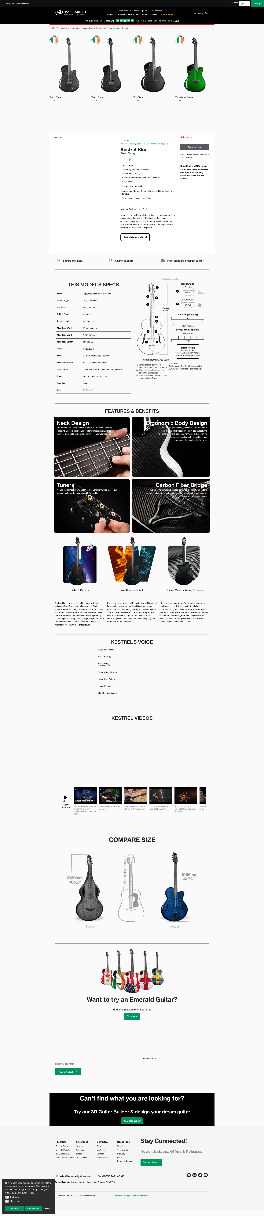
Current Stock (151, 144)
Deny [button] (47, 1208)
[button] (7, 1197)
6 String (167, 144)
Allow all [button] (14, 1208)
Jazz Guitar (140, 144)
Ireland (116, 28)
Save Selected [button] (33, 1208)
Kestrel (160, 144)
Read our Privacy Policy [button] (22, 1193)
